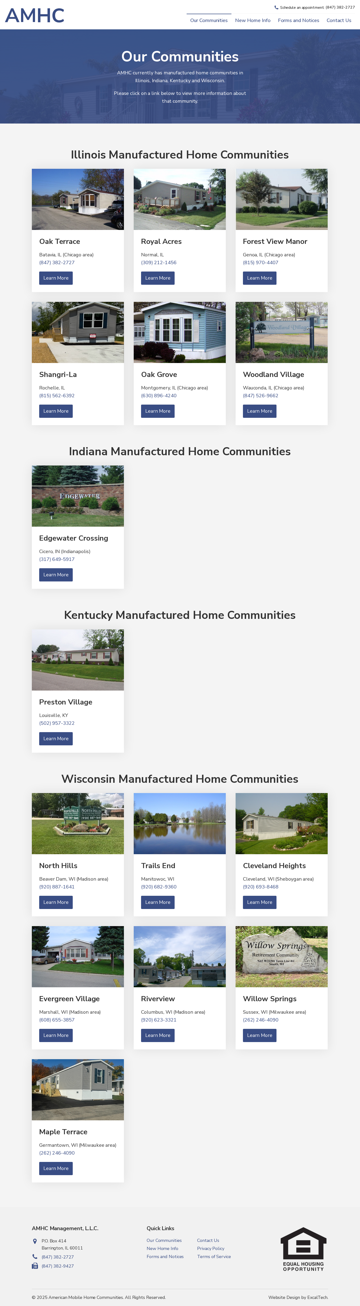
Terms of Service (214, 1257)
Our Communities (209, 20)
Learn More (56, 278)
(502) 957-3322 (57, 723)
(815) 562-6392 (57, 395)
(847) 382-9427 (58, 1266)
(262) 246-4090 (260, 1020)
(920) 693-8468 (260, 887)
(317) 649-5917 (57, 559)
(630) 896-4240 (159, 395)
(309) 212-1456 (159, 262)
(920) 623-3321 (159, 1020)
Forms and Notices (298, 20)
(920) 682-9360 (159, 887)
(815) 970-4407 (260, 262)
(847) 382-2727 (57, 262)
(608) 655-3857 (57, 1020)
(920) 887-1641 (57, 887)
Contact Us (339, 20)
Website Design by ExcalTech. (298, 1297)
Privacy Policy (210, 1248)
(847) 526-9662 (260, 395)
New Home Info (253, 20)
